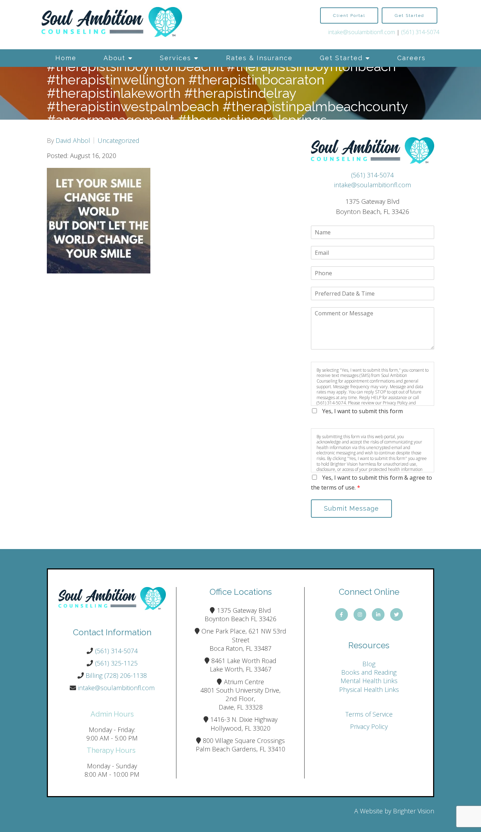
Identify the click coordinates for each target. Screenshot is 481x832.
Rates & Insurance (259, 58)
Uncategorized (118, 140)
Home (65, 58)
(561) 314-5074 (420, 32)
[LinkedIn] (378, 614)
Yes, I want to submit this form (362, 411)
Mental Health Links (369, 680)
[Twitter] (396, 614)
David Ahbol (73, 140)
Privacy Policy (369, 726)
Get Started (341, 58)
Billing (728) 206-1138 (116, 675)
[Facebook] (341, 614)
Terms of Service (369, 714)
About (114, 58)
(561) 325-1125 (116, 663)
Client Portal (349, 15)
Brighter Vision (413, 811)
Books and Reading (368, 672)
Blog (368, 664)
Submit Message (351, 508)
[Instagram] (360, 614)
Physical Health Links (369, 689)
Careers (411, 58)
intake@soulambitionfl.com (361, 32)
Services (175, 58)
